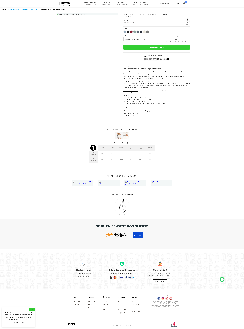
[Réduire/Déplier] (222, 279)
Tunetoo (105, 301)
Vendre (122, 3)
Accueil (4, 9)
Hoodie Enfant (34, 9)
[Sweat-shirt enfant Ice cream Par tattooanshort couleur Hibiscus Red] (131, 31)
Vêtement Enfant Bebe (14, 9)
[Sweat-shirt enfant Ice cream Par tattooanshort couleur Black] (128, 31)
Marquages (106, 304)
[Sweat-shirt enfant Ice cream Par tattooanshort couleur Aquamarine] (124, 31)
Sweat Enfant (25, 9)
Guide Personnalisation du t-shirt (108, 308)
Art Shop (106, 3)
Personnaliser (91, 3)
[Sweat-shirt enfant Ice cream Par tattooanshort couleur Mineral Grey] (137, 31)
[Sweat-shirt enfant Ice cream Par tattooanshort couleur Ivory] (144, 31)
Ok (32, 309)
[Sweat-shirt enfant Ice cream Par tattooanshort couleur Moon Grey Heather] (147, 31)
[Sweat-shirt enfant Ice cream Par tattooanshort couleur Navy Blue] (141, 31)
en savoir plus (19, 322)
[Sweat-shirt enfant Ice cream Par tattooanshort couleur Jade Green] (134, 31)
